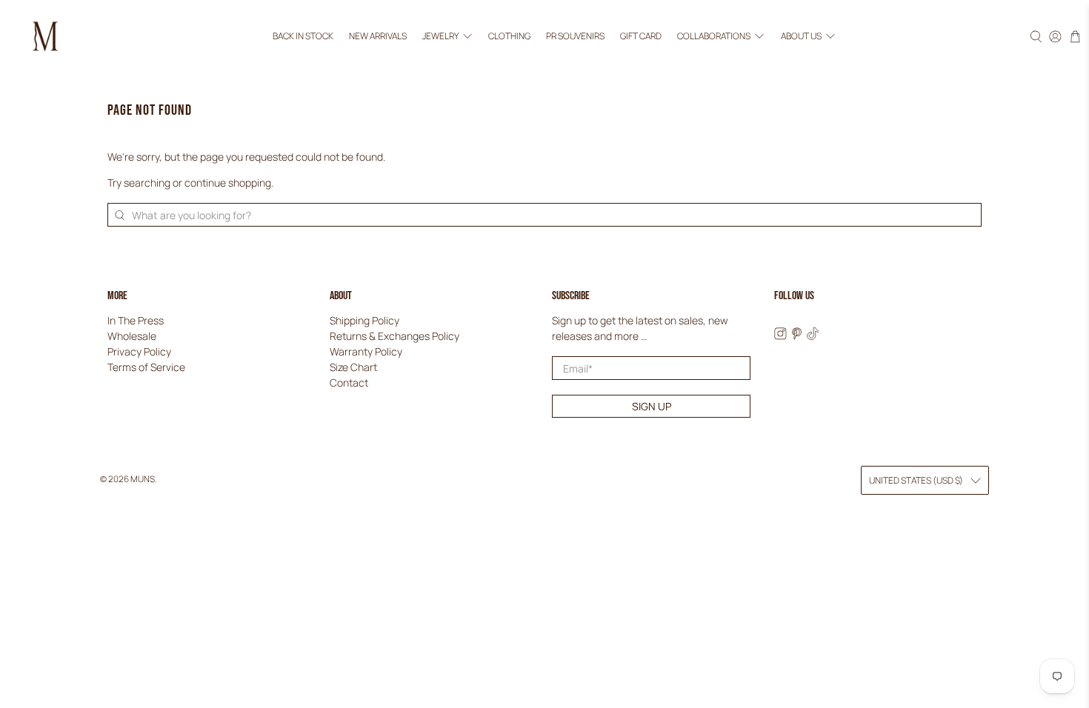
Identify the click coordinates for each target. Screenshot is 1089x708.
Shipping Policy (364, 320)
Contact (349, 382)
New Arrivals (378, 36)
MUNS (142, 478)
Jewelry (440, 36)
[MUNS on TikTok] (813, 336)
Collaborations (713, 36)
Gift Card (641, 36)
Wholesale (131, 336)
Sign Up (651, 406)
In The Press (135, 320)
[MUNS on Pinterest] (796, 336)
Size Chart (353, 367)
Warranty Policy (366, 351)
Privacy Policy (139, 351)
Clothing (509, 36)
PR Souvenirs (575, 36)
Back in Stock (303, 36)
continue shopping (227, 183)
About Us (801, 36)
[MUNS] (45, 36)
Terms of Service (146, 367)
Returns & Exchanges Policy (394, 336)
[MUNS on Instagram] (780, 336)
